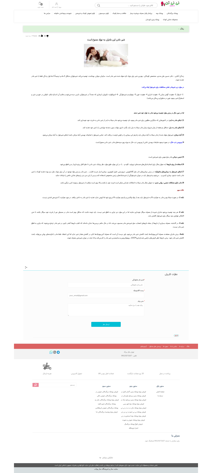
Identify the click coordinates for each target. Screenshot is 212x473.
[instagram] (54, 352)
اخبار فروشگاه (133, 428)
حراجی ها (47, 13)
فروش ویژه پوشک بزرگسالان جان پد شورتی (107, 400)
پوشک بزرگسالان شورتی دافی (106, 395)
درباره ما (181, 346)
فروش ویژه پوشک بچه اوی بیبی (133, 404)
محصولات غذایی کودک (170, 19)
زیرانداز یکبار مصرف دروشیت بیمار (141, 13)
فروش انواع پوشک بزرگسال (133, 424)
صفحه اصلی (160, 391)
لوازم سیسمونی (104, 13)
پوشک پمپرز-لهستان (152, 19)
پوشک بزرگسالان (172, 13)
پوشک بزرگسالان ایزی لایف (107, 404)
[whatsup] (51, 352)
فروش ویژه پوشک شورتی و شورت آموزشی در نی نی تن (133, 420)
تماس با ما (173, 346)
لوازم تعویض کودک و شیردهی (85, 13)
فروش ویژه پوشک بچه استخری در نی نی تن (133, 416)
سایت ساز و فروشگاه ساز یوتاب (106, 469)
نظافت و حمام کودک (119, 13)
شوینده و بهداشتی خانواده (63, 13)
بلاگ (181, 28)
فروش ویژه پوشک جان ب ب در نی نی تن (133, 408)
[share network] (26, 267)
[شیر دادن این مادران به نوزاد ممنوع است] (170, 4)
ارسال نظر (106, 324)
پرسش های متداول (155, 346)
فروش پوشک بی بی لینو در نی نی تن (133, 412)
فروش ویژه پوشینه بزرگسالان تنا (107, 412)
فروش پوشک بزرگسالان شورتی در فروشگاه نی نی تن (107, 392)
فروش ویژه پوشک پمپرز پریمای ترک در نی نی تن (133, 400)
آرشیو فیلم (143, 346)
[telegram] (58, 352)
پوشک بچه (159, 13)
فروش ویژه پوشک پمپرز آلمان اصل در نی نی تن (133, 392)
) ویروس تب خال (177, 142)
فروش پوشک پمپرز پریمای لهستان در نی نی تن (133, 396)
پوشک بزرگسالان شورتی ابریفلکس (106, 408)
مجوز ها (165, 346)
